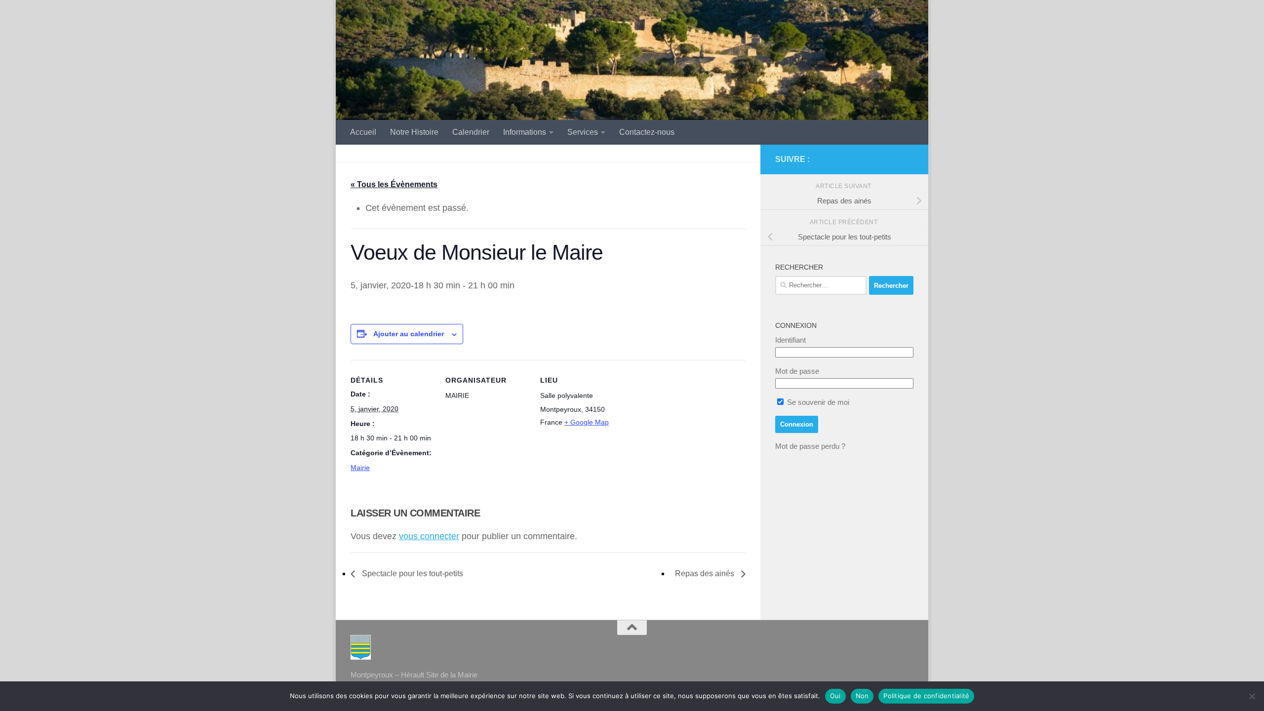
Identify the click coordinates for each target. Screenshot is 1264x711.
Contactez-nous (646, 132)
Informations (524, 132)
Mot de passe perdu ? (810, 446)
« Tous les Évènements (394, 184)
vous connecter (429, 536)
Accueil (363, 132)
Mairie (360, 468)
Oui (835, 696)
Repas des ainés (705, 573)
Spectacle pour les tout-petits (411, 573)
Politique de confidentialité (926, 696)
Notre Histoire (414, 132)
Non (862, 696)
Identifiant (790, 340)
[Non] (1252, 696)
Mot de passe (797, 371)
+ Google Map (586, 422)
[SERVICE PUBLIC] (907, 159)
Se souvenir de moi (817, 402)
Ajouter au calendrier (408, 334)
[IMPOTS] (892, 159)
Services (582, 132)
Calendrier (470, 132)
